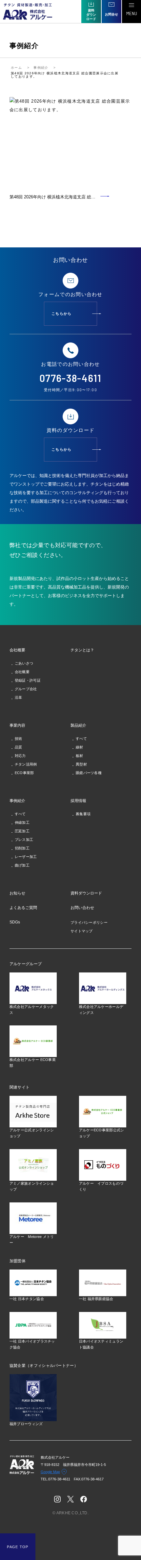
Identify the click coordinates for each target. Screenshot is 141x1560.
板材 (79, 756)
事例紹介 (40, 67)
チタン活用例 (26, 764)
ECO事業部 (24, 773)
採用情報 (78, 800)
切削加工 (22, 848)
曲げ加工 (22, 865)
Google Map (50, 1472)
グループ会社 (26, 689)
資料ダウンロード (86, 893)
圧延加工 (22, 831)
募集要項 (83, 814)
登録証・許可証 (28, 680)
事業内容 (17, 725)
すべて (81, 739)
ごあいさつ (24, 663)
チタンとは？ (82, 650)
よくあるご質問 (23, 907)
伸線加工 (22, 822)
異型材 (81, 764)
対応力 (20, 756)
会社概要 (17, 650)
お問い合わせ (82, 907)
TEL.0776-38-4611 (57, 1479)
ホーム (16, 67)
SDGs (15, 922)
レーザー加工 (26, 857)
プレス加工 (24, 840)
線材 (79, 747)
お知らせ (17, 893)
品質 (18, 747)
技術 (18, 739)
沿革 (18, 697)
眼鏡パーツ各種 (89, 773)
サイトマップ (81, 931)
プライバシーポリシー (89, 922)
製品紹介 (78, 725)
